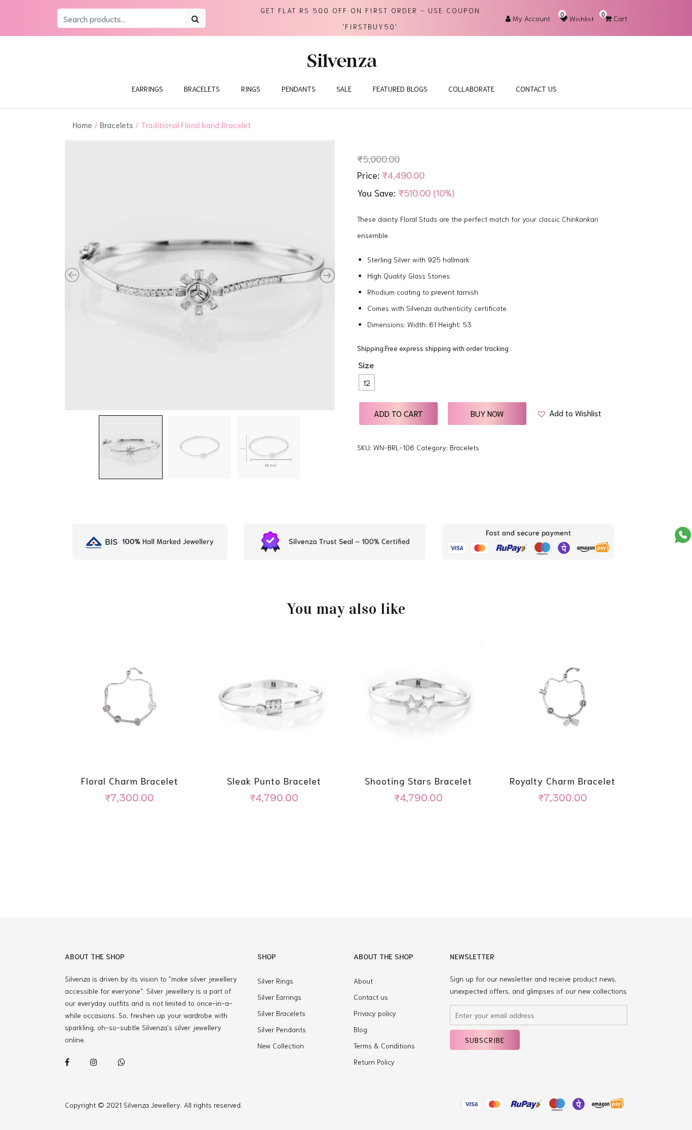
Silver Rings (275, 980)
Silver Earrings (279, 996)
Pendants (299, 88)
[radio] (366, 382)
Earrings (147, 88)
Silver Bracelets (281, 1013)
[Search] (195, 18)
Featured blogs (400, 88)
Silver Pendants (281, 1029)
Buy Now (487, 413)
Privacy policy (375, 1013)
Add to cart (398, 413)
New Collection (280, 1045)
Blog (360, 1029)
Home (82, 125)
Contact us (371, 996)
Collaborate (471, 88)
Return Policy (374, 1061)
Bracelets (202, 88)
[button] (568, 413)
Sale (344, 88)
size (366, 364)
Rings (250, 88)
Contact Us (536, 88)
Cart (616, 18)
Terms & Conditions (384, 1045)
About (363, 980)
